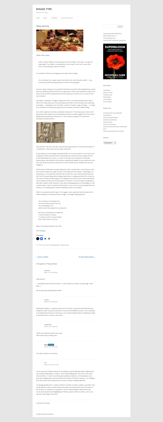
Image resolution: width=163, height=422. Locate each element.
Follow (105, 36)
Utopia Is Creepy (108, 92)
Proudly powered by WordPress (44, 414)
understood (78, 194)
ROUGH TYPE (44, 9)
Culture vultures (107, 122)
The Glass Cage (107, 95)
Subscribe (54, 18)
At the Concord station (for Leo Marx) (113, 131)
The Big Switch (107, 99)
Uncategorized (54, 245)
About (45, 18)
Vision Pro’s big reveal (109, 124)
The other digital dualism (86, 257)
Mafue (43, 231)
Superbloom (122, 40)
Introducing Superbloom (110, 119)
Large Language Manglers (110, 117)
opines (47, 55)
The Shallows (107, 97)
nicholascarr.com (67, 18)
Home (38, 18)
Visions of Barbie (42, 257)
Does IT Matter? (107, 101)
